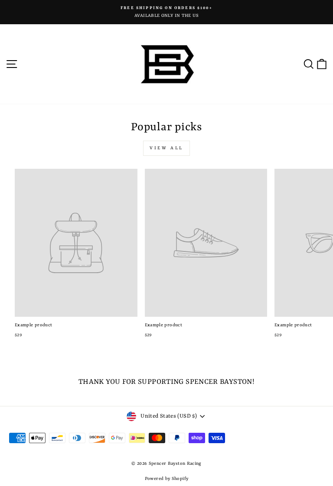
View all (166, 148)
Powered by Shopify (167, 478)
